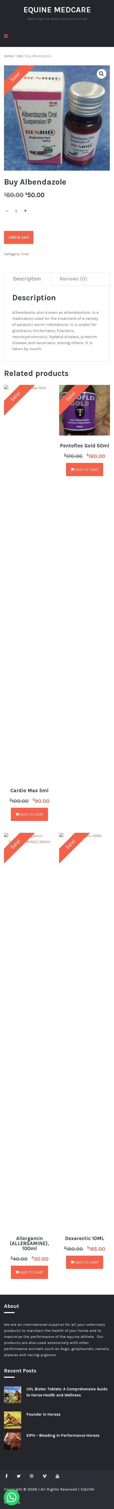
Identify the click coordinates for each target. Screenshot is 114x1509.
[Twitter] (19, 1476)
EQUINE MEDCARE (57, 9)
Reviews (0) (73, 279)
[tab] (27, 279)
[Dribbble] (31, 1476)
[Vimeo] (44, 1476)
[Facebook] (8, 1476)
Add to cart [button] (31, 814)
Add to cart (18, 237)
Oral (19, 56)
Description (27, 279)
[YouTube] (57, 1476)
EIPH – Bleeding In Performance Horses (63, 1435)
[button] (101, 74)
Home (8, 56)
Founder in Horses (43, 1414)
